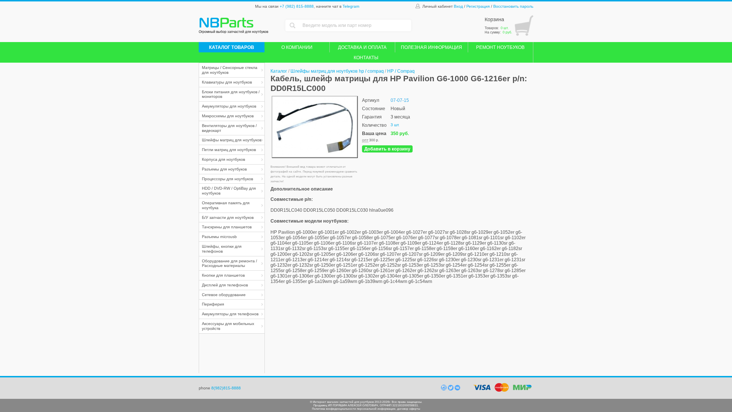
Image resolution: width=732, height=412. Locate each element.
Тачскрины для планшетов (227, 227)
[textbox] (355, 25)
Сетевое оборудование (224, 294)
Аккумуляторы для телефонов (230, 314)
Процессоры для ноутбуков (227, 179)
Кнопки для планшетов (223, 275)
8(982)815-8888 (226, 388)
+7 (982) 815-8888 (297, 6)
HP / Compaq (401, 71)
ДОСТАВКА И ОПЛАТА (362, 47)
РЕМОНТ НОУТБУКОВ (500, 47)
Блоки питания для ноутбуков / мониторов (231, 94)
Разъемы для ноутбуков (224, 169)
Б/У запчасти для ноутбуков (228, 217)
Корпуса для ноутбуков (223, 159)
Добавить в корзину (387, 148)
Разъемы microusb (219, 236)
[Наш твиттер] (451, 389)
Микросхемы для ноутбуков (228, 116)
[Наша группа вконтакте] (457, 389)
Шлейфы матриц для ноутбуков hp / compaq (337, 71)
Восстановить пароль (513, 6)
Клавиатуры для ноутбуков (227, 82)
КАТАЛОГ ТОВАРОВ (231, 47)
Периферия (213, 304)
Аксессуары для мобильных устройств (228, 326)
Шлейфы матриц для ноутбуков (231, 140)
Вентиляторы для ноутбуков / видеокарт (229, 128)
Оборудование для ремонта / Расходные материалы (229, 263)
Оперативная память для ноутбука (226, 205)
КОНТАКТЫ (366, 57)
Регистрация (478, 6)
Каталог (278, 71)
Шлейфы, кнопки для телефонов (222, 248)
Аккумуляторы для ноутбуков (229, 106)
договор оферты (408, 408)
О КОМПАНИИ (297, 47)
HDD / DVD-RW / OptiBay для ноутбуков (229, 190)
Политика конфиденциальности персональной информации (353, 408)
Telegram (351, 6)
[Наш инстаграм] (444, 389)
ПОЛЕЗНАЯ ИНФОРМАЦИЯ (431, 47)
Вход (458, 6)
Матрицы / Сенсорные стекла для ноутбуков (229, 70)
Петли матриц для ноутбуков (229, 149)
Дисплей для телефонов (225, 285)
